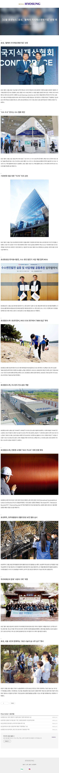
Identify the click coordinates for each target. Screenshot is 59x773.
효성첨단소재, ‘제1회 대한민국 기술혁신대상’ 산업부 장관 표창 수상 (16, 717)
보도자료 (12, 714)
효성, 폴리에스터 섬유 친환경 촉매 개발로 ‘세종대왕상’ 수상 (14, 726)
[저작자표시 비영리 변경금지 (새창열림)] (18, 703)
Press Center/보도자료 (26, 24)
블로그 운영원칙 (32, 764)
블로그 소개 (25, 764)
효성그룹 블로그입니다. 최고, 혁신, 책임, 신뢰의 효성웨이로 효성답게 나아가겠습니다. (22, 738)
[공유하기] (5, 703)
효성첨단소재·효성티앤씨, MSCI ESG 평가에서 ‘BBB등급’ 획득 (15, 729)
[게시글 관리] (7, 703)
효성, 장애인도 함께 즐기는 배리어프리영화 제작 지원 (13, 723)
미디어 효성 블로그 (9, 736)
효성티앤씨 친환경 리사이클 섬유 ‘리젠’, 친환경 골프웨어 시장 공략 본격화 (17, 720)
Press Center (4, 714)
